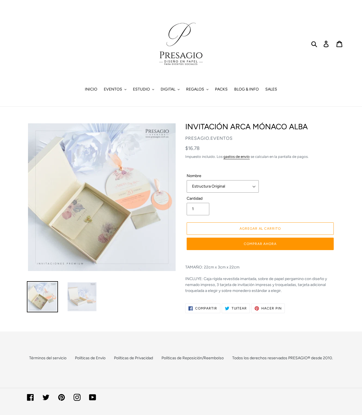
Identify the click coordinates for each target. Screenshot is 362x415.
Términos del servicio (47, 358)
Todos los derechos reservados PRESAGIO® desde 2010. (282, 358)
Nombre (194, 175)
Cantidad (194, 198)
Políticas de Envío (90, 358)
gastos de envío (236, 156)
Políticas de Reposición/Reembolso (192, 358)
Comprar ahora (260, 244)
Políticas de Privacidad (133, 358)
